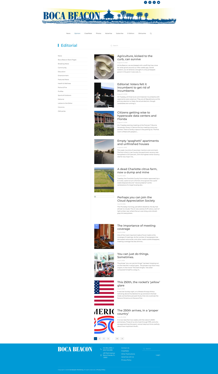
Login (158, 355)
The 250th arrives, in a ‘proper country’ (137, 312)
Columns (61, 107)
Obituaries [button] (142, 33)
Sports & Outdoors (64, 95)
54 (117, 338)
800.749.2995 (108, 350)
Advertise (108, 33)
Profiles (60, 91)
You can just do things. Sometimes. (133, 255)
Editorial (61, 99)
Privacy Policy (126, 360)
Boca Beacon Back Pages (67, 60)
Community (62, 67)
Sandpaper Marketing (76, 370)
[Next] (122, 338)
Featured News (63, 79)
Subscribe (119, 33)
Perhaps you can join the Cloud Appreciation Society (136, 199)
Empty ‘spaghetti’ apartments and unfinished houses (138, 142)
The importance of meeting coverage (136, 227)
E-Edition (130, 33)
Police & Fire (62, 87)
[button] (151, 33)
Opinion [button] (77, 33)
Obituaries (61, 111)
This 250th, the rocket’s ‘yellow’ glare (138, 283)
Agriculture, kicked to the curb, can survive (135, 57)
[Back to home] (109, 15)
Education (61, 71)
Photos (98, 33)
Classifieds (88, 33)
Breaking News (63, 64)
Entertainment (63, 75)
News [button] (68, 33)
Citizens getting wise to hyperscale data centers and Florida (136, 116)
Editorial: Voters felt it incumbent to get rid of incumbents (133, 87)
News (60, 56)
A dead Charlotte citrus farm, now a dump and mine (137, 170)
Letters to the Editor (65, 103)
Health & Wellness (64, 83)
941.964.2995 (107, 348)
